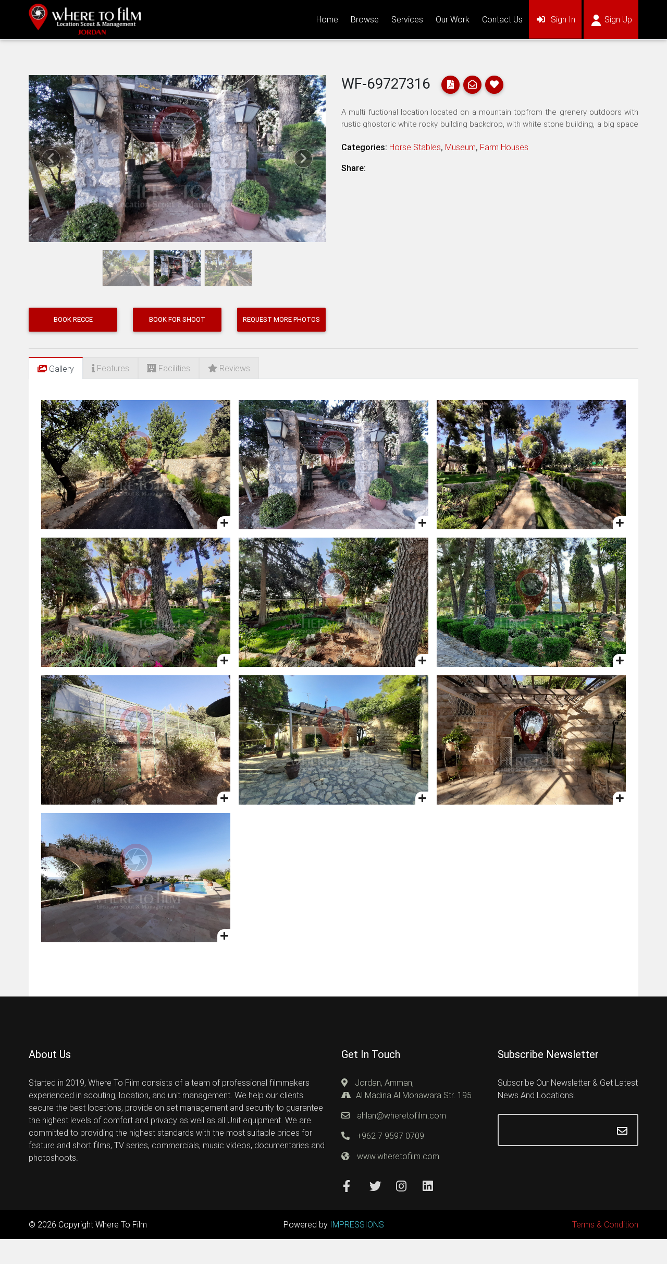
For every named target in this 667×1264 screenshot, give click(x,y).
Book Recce (73, 319)
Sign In (566, 19)
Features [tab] (112, 368)
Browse (365, 19)
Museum (460, 147)
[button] (51, 158)
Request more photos (281, 319)
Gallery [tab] (60, 368)
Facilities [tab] (173, 368)
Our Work (453, 19)
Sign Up (621, 19)
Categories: (364, 147)
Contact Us (502, 19)
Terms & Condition (605, 1224)
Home (327, 19)
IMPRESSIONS (357, 1224)
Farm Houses (504, 147)
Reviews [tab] (233, 368)
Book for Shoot (177, 319)
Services (407, 19)
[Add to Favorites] (223, 522)
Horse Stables (415, 147)
